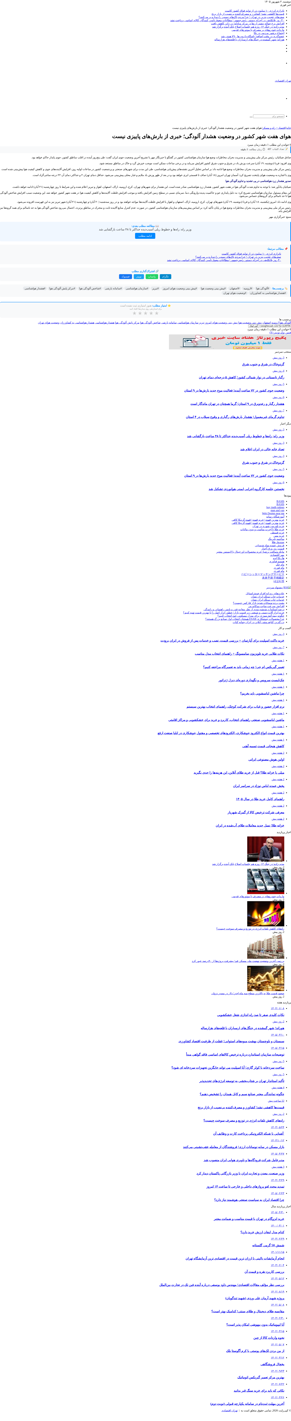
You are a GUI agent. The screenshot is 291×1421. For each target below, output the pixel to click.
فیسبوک (126, 276)
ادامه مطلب (145, 235)
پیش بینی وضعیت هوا (250, 322)
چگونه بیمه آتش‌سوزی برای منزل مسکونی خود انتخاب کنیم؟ (250, 615)
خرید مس (278, 535)
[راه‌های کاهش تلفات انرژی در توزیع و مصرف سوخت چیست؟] (265, 925)
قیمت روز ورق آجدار (272, 548)
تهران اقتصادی (229, 1410)
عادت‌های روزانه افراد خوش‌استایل (265, 593)
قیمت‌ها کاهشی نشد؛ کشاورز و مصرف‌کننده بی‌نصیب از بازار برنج (248, 13)
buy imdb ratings (275, 507)
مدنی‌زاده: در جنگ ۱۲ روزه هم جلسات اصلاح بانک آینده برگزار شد (248, 26)
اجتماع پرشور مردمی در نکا (269, 33)
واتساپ (152, 276)
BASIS (280, 501)
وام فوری (279, 567)
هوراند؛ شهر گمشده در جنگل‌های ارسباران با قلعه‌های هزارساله (249, 39)
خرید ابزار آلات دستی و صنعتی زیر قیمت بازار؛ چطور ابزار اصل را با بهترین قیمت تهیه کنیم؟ (233, 612)
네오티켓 (278, 581)
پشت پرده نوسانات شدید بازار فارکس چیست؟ (258, 603)
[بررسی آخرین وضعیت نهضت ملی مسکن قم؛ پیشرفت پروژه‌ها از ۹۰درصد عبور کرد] (265, 957)
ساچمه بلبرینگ (276, 539)
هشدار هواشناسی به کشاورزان (77, 322)
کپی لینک (254, 326)
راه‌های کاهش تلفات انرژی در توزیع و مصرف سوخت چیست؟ (250, 928)
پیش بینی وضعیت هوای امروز (221, 322)
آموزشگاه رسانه (275, 516)
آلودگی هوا (285, 322)
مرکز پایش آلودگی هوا (127, 322)
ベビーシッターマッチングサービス (262, 574)
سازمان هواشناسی (187, 322)
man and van (277, 510)
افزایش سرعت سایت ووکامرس (266, 606)
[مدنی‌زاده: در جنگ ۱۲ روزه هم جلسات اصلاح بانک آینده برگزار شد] (265, 860)
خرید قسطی (277, 532)
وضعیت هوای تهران (48, 322)
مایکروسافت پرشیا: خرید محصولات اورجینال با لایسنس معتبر (250, 551)
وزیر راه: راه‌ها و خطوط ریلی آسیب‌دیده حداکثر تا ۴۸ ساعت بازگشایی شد (145, 229)
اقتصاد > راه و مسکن (274, 127)
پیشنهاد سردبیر (274, 587)
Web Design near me (273, 513)
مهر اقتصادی (277, 555)
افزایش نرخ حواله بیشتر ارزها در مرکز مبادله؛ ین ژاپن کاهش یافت (247, 23)
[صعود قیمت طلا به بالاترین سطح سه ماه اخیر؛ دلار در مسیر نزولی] (265, 990)
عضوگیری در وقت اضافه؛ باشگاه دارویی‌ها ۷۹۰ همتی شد (252, 36)
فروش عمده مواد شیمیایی (269, 545)
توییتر (138, 276)
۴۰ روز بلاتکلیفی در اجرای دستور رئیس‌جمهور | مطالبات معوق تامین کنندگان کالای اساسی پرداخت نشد (227, 20)
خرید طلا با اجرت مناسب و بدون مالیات (262, 529)
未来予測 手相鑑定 (273, 577)
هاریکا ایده (278, 558)
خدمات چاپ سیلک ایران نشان (267, 596)
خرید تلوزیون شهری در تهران (268, 526)
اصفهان (266, 322)
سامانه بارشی (169, 322)
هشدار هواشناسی (104, 322)
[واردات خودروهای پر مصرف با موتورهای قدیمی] (265, 893)
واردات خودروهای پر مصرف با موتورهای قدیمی (258, 29)
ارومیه (275, 322)
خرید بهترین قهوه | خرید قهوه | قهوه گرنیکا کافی (258, 519)
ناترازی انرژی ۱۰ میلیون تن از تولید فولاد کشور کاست (254, 10)
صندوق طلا (278, 542)
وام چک (280, 564)
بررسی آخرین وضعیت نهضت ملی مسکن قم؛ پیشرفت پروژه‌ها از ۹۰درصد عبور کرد (238, 961)
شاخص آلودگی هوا (150, 322)
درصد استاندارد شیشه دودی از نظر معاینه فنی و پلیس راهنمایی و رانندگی (244, 609)
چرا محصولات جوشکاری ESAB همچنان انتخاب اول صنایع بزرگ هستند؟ (244, 619)
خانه (288, 127)
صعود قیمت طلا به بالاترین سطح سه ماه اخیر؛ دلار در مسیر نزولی (247, 993)
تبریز (201, 322)
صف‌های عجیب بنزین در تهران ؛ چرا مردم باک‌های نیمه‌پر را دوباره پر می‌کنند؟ (241, 17)
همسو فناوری (276, 561)
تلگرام (165, 276)
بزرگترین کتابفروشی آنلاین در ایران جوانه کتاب (258, 622)
